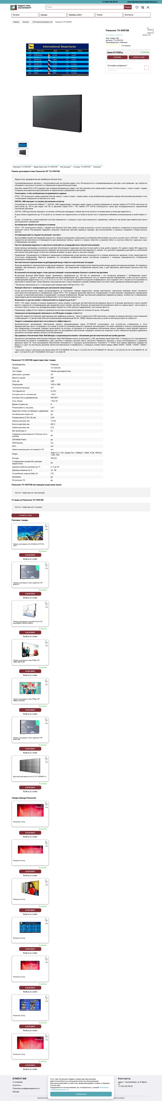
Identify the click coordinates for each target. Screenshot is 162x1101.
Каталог (16, 15)
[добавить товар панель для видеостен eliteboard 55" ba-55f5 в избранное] (46, 527)
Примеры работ (75, 15)
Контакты (129, 15)
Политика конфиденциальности (26, 1088)
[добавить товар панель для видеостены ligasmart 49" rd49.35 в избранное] (46, 566)
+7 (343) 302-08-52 (110, 2)
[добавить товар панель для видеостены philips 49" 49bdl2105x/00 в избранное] (46, 682)
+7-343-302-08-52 (125, 1086)
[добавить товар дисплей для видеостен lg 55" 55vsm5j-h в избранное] (46, 759)
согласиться (81, 1094)
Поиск (127, 7)
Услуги (99, 15)
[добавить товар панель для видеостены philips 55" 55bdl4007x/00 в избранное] (46, 643)
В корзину (117, 57)
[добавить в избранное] (150, 30)
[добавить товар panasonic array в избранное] (46, 805)
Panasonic (124, 42)
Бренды (44, 15)
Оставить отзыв (25, 515)
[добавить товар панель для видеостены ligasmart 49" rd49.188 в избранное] (46, 721)
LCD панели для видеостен (114, 35)
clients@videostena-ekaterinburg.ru (142, 2)
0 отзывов (125, 46)
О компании (17, 1082)
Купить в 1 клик (138, 57)
